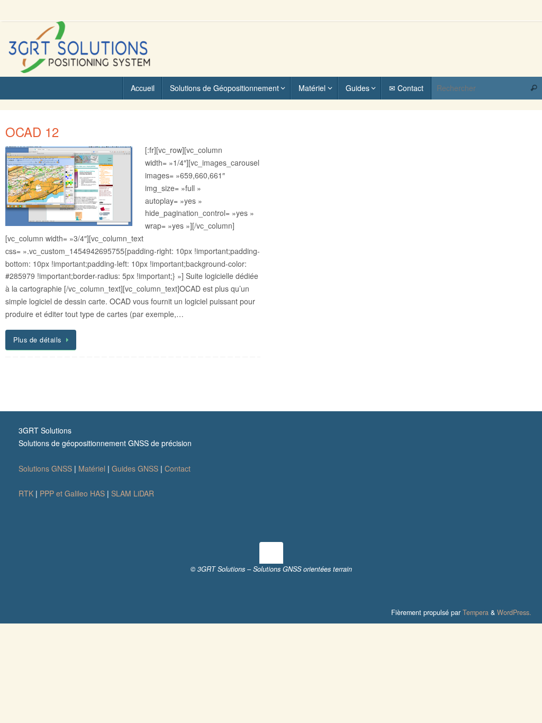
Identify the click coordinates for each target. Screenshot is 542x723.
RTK (26, 493)
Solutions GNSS (45, 468)
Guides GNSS (135, 468)
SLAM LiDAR (132, 493)
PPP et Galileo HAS (72, 493)
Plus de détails (37, 340)
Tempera (476, 612)
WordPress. (514, 612)
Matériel (91, 468)
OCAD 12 (32, 131)
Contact (178, 468)
